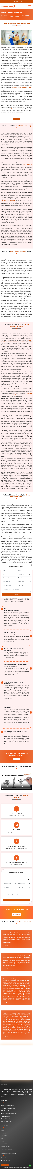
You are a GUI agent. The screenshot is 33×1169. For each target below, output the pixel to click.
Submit (16, 594)
